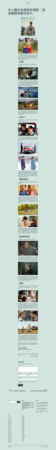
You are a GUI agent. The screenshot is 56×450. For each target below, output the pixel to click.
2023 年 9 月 (9, 423)
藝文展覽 (23, 422)
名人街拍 (23, 434)
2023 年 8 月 (9, 424)
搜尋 (8, 400)
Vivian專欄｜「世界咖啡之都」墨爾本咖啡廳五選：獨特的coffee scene (28, 407)
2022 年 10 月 (10, 435)
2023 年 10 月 (10, 422)
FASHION (23, 420)
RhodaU (37, 402)
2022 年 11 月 (10, 434)
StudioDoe (23, 423)
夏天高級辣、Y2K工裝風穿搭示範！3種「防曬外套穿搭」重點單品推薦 (28, 404)
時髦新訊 (23, 421)
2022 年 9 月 (9, 436)
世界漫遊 (23, 425)
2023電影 (31, 356)
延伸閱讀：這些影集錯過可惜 (22, 347)
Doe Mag (28, 2)
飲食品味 (23, 433)
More (36, 354)
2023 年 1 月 (9, 432)
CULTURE (36, 355)
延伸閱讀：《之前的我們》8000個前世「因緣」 (25, 349)
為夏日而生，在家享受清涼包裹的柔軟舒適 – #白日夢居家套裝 (28, 406)
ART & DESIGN (24, 435)
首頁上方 (35, 354)
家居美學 (23, 431)
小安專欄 (23, 409)
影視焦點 (32, 354)
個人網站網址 (20, 377)
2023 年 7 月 (9, 425)
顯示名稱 (19, 373)
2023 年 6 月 (9, 426)
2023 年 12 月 (10, 420)
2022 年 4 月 (9, 442)
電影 (33, 356)
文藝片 (35, 356)
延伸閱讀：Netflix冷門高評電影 (22, 348)
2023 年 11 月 (10, 421)
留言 (19, 365)
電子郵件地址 (31, 373)
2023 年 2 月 (9, 431)
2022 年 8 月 (9, 437)
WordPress (45, 446)
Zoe (19, 355)
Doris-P (37, 411)
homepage (37, 405)
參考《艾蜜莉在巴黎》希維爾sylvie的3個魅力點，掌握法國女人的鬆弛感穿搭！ (28, 402)
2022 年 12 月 (10, 433)
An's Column (23, 426)
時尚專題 (23, 436)
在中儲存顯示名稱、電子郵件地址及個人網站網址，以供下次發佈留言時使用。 (28, 382)
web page (37, 408)
